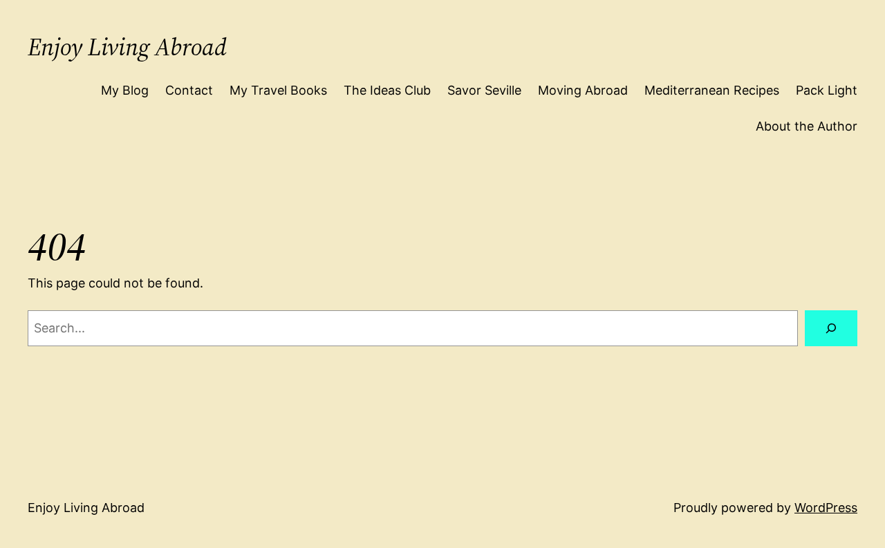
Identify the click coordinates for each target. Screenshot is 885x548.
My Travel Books (278, 90)
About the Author (806, 126)
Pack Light (826, 90)
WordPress (825, 507)
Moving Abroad (583, 90)
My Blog (125, 90)
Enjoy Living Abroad (127, 47)
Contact (189, 90)
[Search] (831, 328)
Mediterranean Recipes (711, 90)
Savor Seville (484, 90)
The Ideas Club (387, 90)
